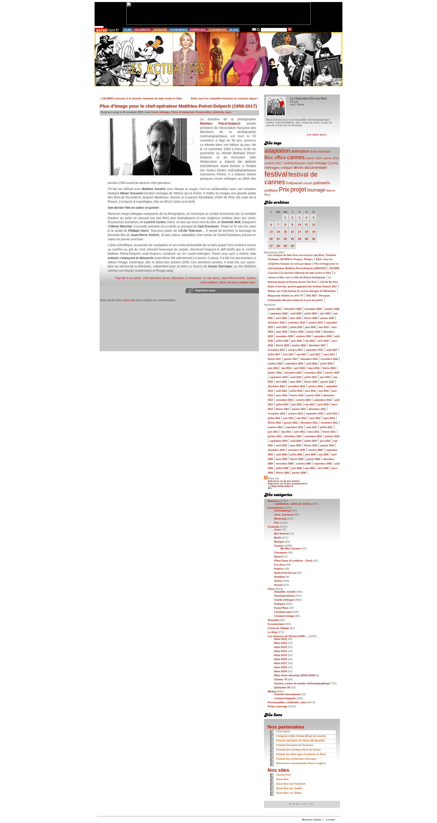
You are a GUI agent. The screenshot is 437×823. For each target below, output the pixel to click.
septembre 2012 (314, 413)
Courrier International (287, 694)
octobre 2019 (315, 322)
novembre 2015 (313, 372)
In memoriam (186, 112)
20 (271, 238)
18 (306, 231)
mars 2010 (295, 445)
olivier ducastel (229, 282)
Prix (284, 189)
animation (300, 151)
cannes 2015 (314, 158)
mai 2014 (324, 391)
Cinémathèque (283, 510)
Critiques (279, 603)
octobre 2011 (275, 427)
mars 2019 (281, 332)
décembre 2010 (293, 436)
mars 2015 (295, 382)
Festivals (273, 526)
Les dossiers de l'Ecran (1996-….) (289, 636)
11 (306, 224)
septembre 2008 (323, 463)
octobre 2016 (275, 363)
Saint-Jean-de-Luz (285, 572)
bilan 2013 (280, 647)
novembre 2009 (296, 450)
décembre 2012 (317, 409)
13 (271, 231)
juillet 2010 (310, 441)
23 (292, 238)
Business (273, 501)
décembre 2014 (276, 386)
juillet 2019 (296, 327)
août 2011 (311, 427)
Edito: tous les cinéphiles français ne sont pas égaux (224, 98)
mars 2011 (313, 432)
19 (313, 231)
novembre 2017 (276, 350)
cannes (296, 157)
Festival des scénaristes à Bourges (296, 759)
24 (299, 238)
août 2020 (296, 313)
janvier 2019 (313, 332)
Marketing (280, 518)
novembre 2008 (284, 463)
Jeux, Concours (284, 514)
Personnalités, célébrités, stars (213, 112)
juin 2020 (325, 313)
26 (313, 238)
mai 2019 (324, 327)
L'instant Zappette (285, 698)
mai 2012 (302, 418)
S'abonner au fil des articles (284, 481)
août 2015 (296, 377)
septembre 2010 (279, 441)
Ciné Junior (283, 731)
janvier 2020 (327, 318)
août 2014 (281, 391)
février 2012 (274, 422)
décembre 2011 (309, 422)
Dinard (278, 556)
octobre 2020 (332, 309)
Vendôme (280, 576)
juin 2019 (310, 327)
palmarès (321, 182)
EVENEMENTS (178, 29)
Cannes (278, 545)
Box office (275, 157)
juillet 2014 (296, 391)
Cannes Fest (283, 774)
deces (166, 277)
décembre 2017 (317, 345)
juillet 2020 (310, 313)
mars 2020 (295, 318)
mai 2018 (310, 341)
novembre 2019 (296, 322)
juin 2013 (296, 404)
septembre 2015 (279, 377)
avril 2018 (323, 341)
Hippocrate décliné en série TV (285, 295)
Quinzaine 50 (282, 687)
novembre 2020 (313, 309)
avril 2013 (323, 404)
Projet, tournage (278, 706)
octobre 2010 (332, 436)
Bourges (279, 541)
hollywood (294, 183)
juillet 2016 (326, 363)
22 (285, 238)
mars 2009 (281, 459)
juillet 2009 (296, 454)
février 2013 (282, 409)
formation (273, 620)
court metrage (316, 163)
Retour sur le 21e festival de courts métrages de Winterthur (302, 291)
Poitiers (279, 568)
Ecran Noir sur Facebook (290, 784)
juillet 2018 (282, 341)
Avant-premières (284, 595)
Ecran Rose (281, 607)
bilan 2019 (280, 671)
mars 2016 (313, 368)
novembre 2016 (329, 359)
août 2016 (311, 363)
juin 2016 (273, 368)
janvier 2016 (274, 372)
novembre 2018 (284, 336)
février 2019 (296, 332)
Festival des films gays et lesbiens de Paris (301, 754)
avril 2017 (315, 354)
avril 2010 (281, 445)
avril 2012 (315, 418)
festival (276, 174)
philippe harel (247, 282)
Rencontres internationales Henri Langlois (300, 763)
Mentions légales (311, 819)
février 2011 (329, 432)
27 (271, 245)
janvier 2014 (313, 395)
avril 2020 (281, 318)
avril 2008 (323, 468)
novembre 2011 (329, 422)
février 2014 (296, 395)
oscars (307, 183)
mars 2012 (329, 418)
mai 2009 (324, 454)
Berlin (313, 151)
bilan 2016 (280, 659)
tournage (316, 190)
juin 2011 (273, 432)
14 (278, 231)
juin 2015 (325, 377)
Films (174, 112)
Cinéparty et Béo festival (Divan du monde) (301, 736)
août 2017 (331, 350)
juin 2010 (325, 441)
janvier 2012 (291, 422)
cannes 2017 (273, 163)
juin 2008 (296, 468)
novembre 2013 (284, 400)
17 (299, 231)
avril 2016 (299, 368)
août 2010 (296, 441)
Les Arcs (279, 564)
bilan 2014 (280, 651)
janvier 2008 (299, 473)
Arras (277, 529)
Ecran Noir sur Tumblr (289, 788)
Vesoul (278, 584)
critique (286, 168)
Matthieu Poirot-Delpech (220, 123)
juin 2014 (310, 391)
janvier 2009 (313, 459)
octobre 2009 (315, 450)
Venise (278, 580)
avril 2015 (281, 382)
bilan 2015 (280, 655)
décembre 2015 (293, 372)
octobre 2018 (303, 336)
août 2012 (331, 413)
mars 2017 (329, 354)
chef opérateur (152, 277)
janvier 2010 (327, 445)
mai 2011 (286, 432)
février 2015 (310, 382)
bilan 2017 (280, 663)
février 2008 (282, 473)
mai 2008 (310, 468)
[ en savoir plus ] (316, 134)
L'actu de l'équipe (278, 628)
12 (313, 224)
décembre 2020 (293, 309)
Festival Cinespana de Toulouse (294, 745)
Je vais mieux (211, 277)
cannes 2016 (331, 158)
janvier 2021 (274, 309)
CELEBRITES (142, 29)
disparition (177, 277)
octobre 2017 (295, 350)
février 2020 (310, 318)
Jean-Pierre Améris (233, 277)
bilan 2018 (280, 667)
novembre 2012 (276, 413)
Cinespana (280, 552)
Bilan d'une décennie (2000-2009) (294, 675)
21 (278, 238)
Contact (330, 819)
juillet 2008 (282, 468)
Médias (272, 691)
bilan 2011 (280, 639)
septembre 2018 (323, 336)
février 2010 (310, 445)
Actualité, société (285, 591)
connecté (128, 300)
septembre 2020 (279, 313)
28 (278, 245)
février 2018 (282, 345)
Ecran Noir (282, 779)
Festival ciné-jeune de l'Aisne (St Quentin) (300, 740)
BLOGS (233, 29)
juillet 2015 (310, 377)
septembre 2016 (294, 363)
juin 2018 (296, 341)
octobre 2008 (303, 463)
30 (292, 245)
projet (298, 189)
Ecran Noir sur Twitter (289, 793)
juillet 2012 (274, 418)
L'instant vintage (284, 616)
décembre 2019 (276, 322)
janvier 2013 (299, 409)
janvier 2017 (291, 359)
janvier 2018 (299, 345)
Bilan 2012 (280, 643)
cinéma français (294, 163)
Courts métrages (160, 112)
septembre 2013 (323, 400)
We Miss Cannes (290, 548)
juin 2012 (288, 418)
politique (271, 190)
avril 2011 (299, 432)
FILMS (128, 29)
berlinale (324, 151)
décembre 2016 (309, 359)
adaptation (277, 151)
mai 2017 (302, 354)
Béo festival (281, 533)
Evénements (275, 507)
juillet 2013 (282, 404)
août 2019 (281, 327)
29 (285, 245)
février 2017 (274, 359)
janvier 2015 (327, 382)
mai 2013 (310, 404)
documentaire (315, 167)
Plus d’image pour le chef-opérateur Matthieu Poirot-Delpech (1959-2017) (178, 106)
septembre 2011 (294, 427)
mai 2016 (286, 368)
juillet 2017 (274, 354)
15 (285, 231)
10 (299, 224)
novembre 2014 (296, 386)
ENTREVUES (198, 29)
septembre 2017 (314, 350)
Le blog (272, 632)
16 (292, 231)
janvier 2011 (274, 436)
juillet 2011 (326, 427)
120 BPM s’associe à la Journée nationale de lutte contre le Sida (142, 98)
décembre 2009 (276, 450)
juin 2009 (310, 454)
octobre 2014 (315, 386)
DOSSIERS (160, 29)
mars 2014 (281, 395)
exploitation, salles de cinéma (292, 503)
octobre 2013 (303, 400)
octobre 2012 (295, 413)
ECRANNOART (218, 29)
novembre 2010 (313, 436)
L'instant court (283, 611)
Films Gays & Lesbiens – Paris (293, 560)
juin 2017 (288, 354)
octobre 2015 (332, 372)
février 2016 (329, 368)
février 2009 (296, 459)
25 (306, 238)
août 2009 (281, 454)
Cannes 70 (280, 679)
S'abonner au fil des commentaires (288, 483)
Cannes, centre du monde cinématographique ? (303, 683)
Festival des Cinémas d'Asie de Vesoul (298, 749)
